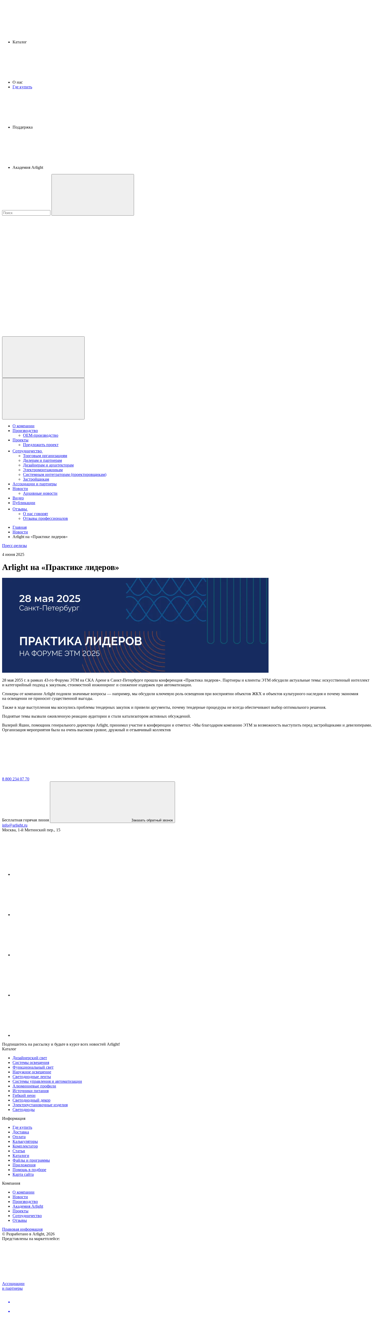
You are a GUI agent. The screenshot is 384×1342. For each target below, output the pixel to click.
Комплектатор (25, 1146)
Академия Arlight (28, 1206)
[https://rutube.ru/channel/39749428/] (52, 914)
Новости (20, 488)
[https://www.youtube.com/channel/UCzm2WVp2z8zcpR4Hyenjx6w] (52, 995)
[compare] (41, 334)
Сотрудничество (28, 451)
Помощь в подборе (29, 1169)
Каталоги (21, 1155)
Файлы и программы (31, 1160)
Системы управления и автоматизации (47, 1081)
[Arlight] (41, 774)
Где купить (22, 87)
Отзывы (20, 509)
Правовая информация (22, 1229)
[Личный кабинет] (43, 357)
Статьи (19, 1151)
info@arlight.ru (14, 825)
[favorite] (41, 293)
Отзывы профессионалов (45, 518)
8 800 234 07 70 (15, 779)
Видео (18, 498)
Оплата (19, 1136)
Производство (25, 430)
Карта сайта (23, 1174)
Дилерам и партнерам (42, 460)
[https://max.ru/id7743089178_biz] (52, 1035)
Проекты (20, 440)
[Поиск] (92, 195)
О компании (23, 426)
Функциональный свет (33, 1067)
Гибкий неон (24, 1095)
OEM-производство (40, 435)
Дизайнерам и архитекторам (48, 465)
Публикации (24, 502)
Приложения (24, 1165)
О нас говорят (35, 513)
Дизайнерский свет (30, 1058)
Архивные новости (40, 493)
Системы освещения (31, 1062)
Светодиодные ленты (32, 1076)
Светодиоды (24, 1109)
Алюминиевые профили (34, 1086)
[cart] (41, 253)
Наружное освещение (32, 1072)
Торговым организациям (45, 455)
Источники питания (31, 1090)
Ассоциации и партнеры (35, 484)
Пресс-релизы (14, 545)
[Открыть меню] (43, 398)
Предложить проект (41, 444)
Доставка (21, 1132)
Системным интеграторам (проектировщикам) (64, 474)
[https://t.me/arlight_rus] (52, 955)
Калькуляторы (25, 1141)
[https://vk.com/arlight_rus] (52, 874)
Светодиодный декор (31, 1100)
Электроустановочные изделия (40, 1105)
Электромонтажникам (43, 470)
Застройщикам (36, 479)
